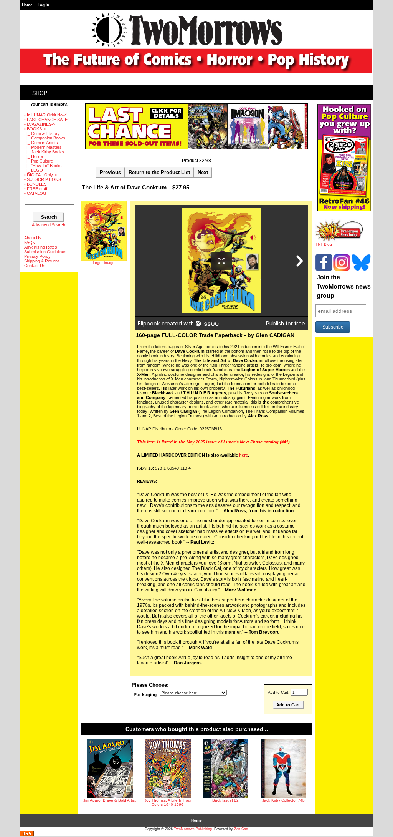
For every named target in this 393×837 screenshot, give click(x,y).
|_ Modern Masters (43, 147)
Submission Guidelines (45, 251)
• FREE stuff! (36, 188)
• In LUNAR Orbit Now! (45, 115)
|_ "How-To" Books (43, 165)
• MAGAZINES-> (39, 124)
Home (27, 5)
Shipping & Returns (42, 261)
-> (35, 128)
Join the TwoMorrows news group (344, 286)
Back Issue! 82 (225, 800)
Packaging (145, 695)
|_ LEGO (33, 170)
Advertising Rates (40, 247)
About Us (32, 238)
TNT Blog (323, 244)
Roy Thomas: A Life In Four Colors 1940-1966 (168, 802)
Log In (43, 5)
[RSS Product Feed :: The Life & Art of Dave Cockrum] (27, 835)
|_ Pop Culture (38, 161)
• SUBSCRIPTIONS (42, 179)
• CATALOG (35, 193)
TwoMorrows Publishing (193, 829)
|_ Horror (33, 156)
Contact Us (34, 265)
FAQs (29, 242)
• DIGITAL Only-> (40, 175)
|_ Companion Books (44, 138)
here (243, 455)
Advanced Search (48, 225)
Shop (39, 93)
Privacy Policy (37, 256)
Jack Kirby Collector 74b (283, 800)
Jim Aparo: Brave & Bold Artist (109, 800)
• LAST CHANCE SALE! (46, 119)
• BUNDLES (35, 184)
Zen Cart (241, 829)
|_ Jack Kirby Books (44, 151)
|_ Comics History (42, 133)
